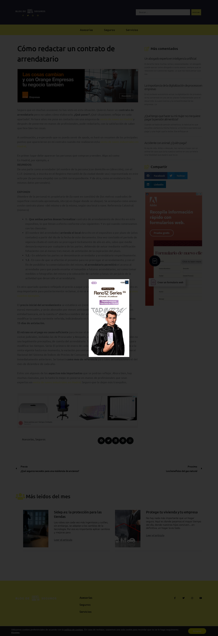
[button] (126, 282)
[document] (109, 318)
